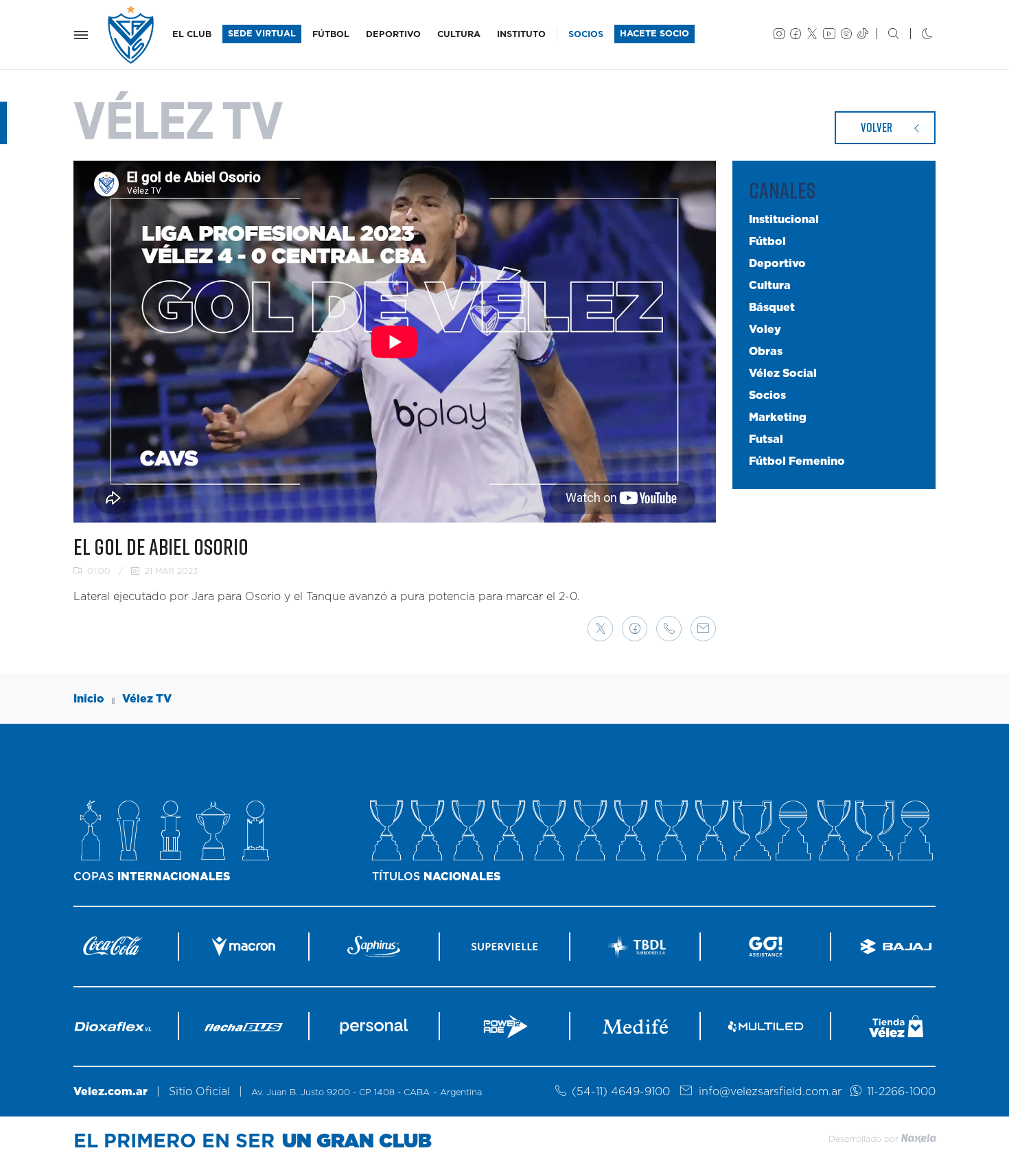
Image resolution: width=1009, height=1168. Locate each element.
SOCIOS (585, 34)
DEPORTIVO (393, 34)
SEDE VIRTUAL (262, 34)
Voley (765, 329)
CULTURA (458, 34)
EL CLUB (191, 34)
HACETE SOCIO (654, 34)
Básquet (772, 307)
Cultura (770, 285)
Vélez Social (783, 373)
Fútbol (767, 241)
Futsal (766, 439)
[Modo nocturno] (916, 35)
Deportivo (777, 263)
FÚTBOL (330, 34)
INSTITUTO (521, 34)
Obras (765, 351)
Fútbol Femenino (797, 461)
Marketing (778, 417)
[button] (600, 628)
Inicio (88, 699)
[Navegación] (81, 35)
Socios (767, 395)
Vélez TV (147, 699)
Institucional (784, 219)
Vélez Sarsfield (132, 34)
